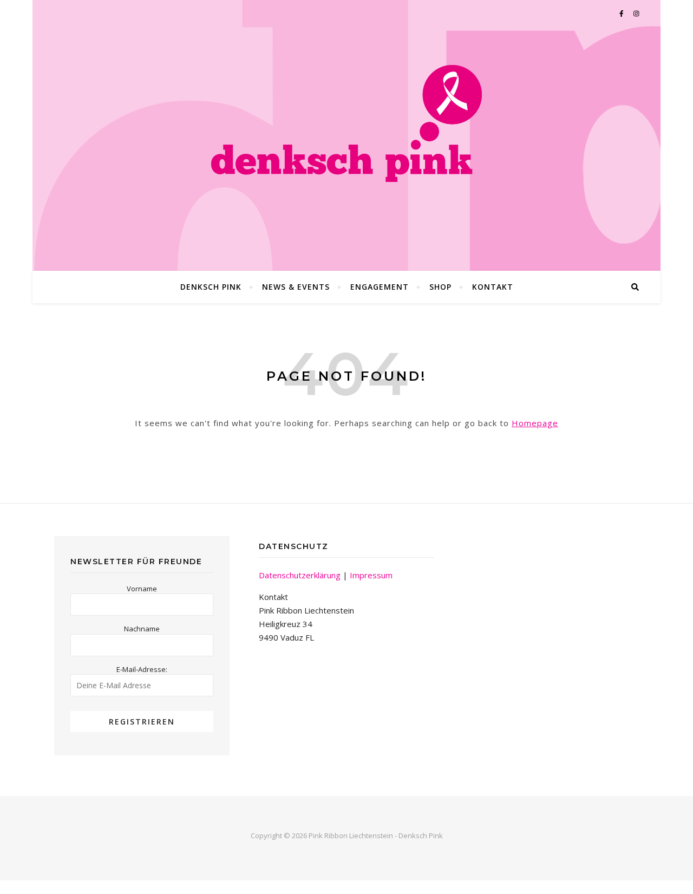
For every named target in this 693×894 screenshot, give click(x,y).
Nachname (142, 629)
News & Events (296, 287)
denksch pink (210, 287)
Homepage (535, 422)
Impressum (371, 575)
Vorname (142, 588)
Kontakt (492, 287)
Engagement (379, 287)
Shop (440, 287)
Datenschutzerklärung (300, 575)
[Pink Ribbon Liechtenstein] (346, 123)
